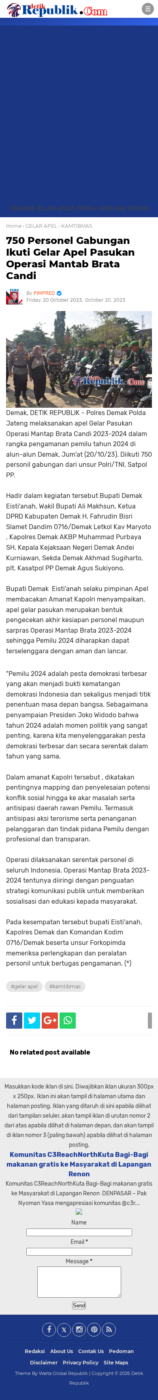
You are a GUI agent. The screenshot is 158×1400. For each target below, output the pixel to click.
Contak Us (91, 1351)
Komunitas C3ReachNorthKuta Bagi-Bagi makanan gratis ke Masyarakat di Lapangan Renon (79, 1164)
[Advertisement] (79, 121)
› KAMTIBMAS (75, 226)
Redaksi (35, 1351)
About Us (61, 1351)
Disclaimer (44, 1363)
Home (13, 226)
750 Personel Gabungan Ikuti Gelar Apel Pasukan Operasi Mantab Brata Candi (70, 258)
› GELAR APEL (40, 226)
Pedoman (121, 1351)
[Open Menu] (148, 9)
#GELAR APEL (24, 986)
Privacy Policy (80, 1363)
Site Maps (116, 1363)
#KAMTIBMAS (65, 986)
